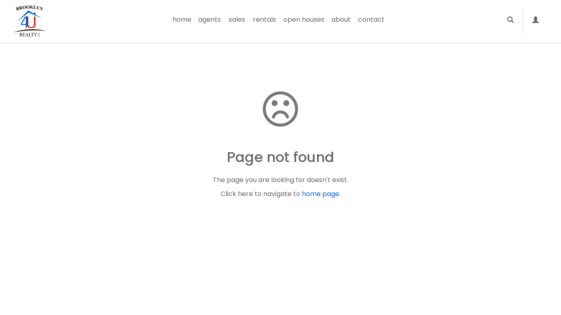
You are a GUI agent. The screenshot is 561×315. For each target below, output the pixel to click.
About (341, 19)
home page (320, 194)
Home (181, 19)
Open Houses (303, 19)
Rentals (264, 19)
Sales (237, 19)
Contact (371, 19)
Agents (209, 19)
